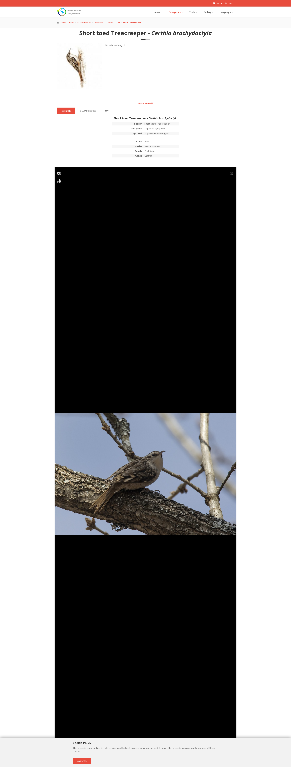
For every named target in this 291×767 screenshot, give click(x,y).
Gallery (207, 12)
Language (225, 12)
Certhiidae (99, 22)
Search (219, 3)
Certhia (110, 22)
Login (229, 3)
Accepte (82, 760)
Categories (175, 12)
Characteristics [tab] (88, 111)
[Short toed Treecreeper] (81, 67)
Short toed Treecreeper (129, 22)
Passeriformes (84, 22)
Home (157, 12)
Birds (71, 22)
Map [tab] (107, 111)
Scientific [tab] (66, 111)
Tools (192, 12)
